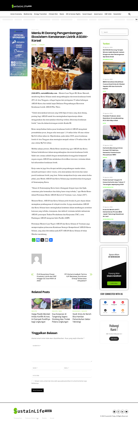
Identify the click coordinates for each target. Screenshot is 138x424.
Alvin (104, 91)
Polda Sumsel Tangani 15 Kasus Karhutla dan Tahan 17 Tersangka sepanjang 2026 (114, 182)
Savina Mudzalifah (108, 187)
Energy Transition (40, 14)
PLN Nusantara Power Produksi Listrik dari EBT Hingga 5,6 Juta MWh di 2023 (46, 277)
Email (66, 368)
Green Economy (16, 14)
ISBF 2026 (108, 14)
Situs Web (36, 375)
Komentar (37, 345)
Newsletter (117, 14)
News (60, 311)
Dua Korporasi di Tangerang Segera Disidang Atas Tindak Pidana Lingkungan (61, 318)
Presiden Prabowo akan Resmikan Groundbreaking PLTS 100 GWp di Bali (113, 118)
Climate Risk (53, 14)
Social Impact (87, 14)
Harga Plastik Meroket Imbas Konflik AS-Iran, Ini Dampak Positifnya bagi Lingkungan (40, 318)
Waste (62, 14)
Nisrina (33, 45)
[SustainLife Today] (21, 8)
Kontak (52, 418)
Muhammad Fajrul (108, 59)
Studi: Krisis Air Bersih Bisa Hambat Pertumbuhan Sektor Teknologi (82, 318)
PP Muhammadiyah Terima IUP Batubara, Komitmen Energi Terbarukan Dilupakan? (75, 277)
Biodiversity (28, 14)
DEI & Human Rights (73, 14)
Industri (42, 45)
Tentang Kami (18, 418)
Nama (35, 368)
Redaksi (44, 418)
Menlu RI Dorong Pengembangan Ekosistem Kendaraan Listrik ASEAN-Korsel (59, 37)
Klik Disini (114, 339)
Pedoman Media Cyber (32, 418)
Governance (98, 14)
